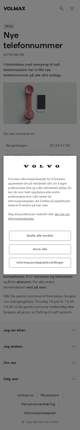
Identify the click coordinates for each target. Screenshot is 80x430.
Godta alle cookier (40, 235)
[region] (40, 215)
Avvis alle (40, 249)
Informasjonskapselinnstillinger (40, 262)
